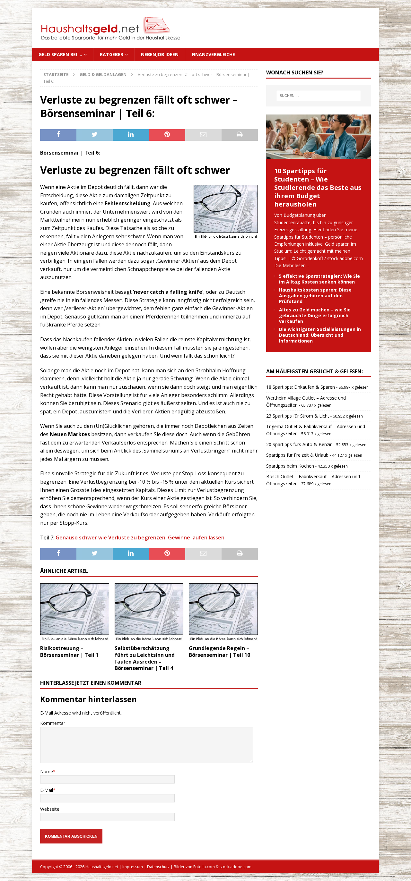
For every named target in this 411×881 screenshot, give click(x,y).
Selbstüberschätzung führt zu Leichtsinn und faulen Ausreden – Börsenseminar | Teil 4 (145, 658)
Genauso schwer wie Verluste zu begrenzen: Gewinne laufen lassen (140, 537)
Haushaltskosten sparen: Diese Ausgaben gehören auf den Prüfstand (315, 295)
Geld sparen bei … (60, 54)
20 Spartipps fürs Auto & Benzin (299, 444)
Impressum (132, 866)
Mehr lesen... (296, 265)
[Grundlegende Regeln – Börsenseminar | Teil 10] (223, 612)
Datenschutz (158, 866)
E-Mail (46, 790)
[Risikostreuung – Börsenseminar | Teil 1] (74, 612)
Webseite (49, 809)
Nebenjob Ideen (160, 54)
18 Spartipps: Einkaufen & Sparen (300, 387)
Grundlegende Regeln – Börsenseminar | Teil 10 (219, 651)
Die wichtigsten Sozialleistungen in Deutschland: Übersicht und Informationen (320, 335)
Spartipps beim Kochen (290, 466)
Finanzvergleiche (213, 54)
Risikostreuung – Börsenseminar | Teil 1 (69, 651)
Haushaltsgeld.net (101, 866)
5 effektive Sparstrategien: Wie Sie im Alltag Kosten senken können (319, 279)
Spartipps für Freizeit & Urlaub (297, 455)
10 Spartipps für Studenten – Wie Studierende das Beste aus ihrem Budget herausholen (318, 187)
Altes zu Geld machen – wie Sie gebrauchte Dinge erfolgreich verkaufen (315, 315)
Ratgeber (111, 54)
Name (46, 771)
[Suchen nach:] (318, 95)
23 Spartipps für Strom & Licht (297, 416)
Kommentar (52, 723)
